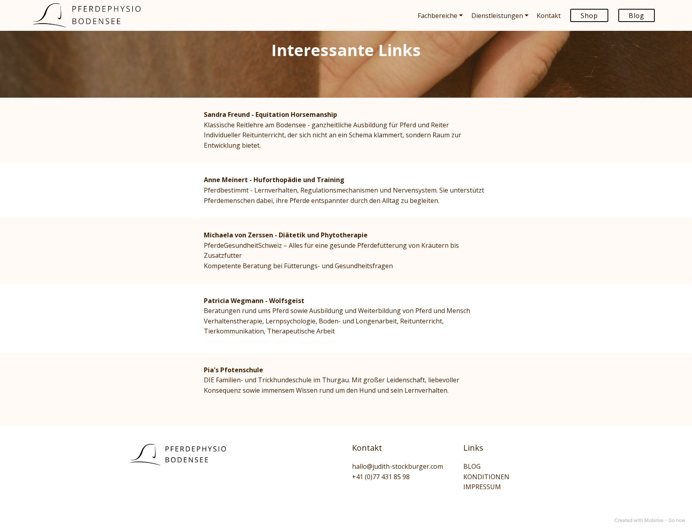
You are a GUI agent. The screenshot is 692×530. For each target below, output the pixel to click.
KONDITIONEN (486, 476)
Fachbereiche (437, 15)
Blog (636, 15)
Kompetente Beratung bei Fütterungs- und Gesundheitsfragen (298, 265)
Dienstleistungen (497, 15)
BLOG (472, 466)
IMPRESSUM (482, 486)
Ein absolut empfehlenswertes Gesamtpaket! (271, 341)
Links (473, 447)
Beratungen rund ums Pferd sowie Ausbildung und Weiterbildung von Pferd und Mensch (337, 310)
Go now (677, 520)
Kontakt (367, 447)
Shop (589, 15)
